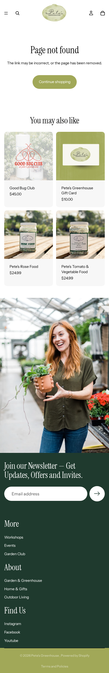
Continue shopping (54, 81)
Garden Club (14, 553)
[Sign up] (97, 493)
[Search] (17, 13)
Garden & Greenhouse (23, 580)
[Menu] (6, 13)
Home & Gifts (15, 589)
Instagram (12, 623)
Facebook (12, 632)
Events (10, 545)
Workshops (13, 537)
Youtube (11, 640)
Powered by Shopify (75, 655)
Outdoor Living (16, 597)
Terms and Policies (54, 666)
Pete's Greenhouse (45, 655)
